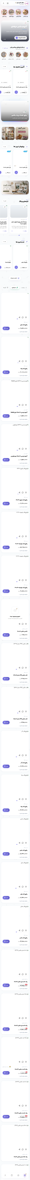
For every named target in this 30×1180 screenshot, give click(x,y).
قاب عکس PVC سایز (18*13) (20, 675)
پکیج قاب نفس (23, 850)
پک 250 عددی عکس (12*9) (20, 1157)
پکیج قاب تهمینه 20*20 (21, 544)
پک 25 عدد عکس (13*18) (21, 1069)
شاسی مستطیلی (24, 628)
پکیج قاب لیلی (23, 325)
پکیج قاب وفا (24, 369)
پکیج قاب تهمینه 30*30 (21, 588)
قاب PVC (25, 322)
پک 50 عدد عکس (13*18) (21, 1113)
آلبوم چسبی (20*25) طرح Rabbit (19, 412)
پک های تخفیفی (24, 979)
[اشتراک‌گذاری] (19, 317)
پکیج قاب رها (24, 807)
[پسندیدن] (25, 317)
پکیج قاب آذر (24, 763)
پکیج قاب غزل (23, 894)
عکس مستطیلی (24, 1154)
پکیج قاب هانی (23, 938)
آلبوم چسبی (25, 409)
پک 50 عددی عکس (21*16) (20, 982)
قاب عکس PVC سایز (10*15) (20, 719)
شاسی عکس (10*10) (22, 631)
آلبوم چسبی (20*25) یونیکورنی (19, 456)
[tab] (19, 235)
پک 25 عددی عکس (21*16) (20, 1025)
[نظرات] (22, 317)
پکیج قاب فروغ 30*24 (21, 500)
